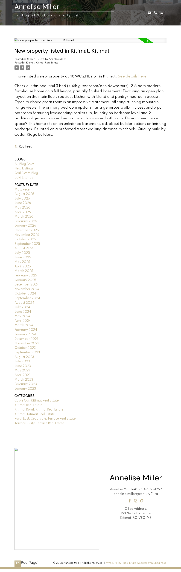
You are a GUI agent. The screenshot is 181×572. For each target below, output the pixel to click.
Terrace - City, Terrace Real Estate (39, 423)
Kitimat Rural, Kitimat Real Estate (38, 409)
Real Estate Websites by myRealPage (145, 563)
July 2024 (22, 307)
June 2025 (22, 257)
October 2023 (25, 347)
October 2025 (25, 239)
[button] (129, 500)
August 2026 (24, 194)
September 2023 (27, 352)
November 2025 (26, 234)
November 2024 (26, 289)
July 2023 (22, 361)
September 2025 (27, 243)
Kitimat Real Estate (28, 405)
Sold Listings (23, 177)
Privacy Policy (113, 563)
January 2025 (25, 280)
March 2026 (23, 216)
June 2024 (22, 311)
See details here (132, 76)
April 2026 (22, 212)
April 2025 (22, 266)
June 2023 (22, 366)
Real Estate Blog (26, 173)
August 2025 (24, 248)
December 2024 (26, 284)
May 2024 (22, 316)
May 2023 (22, 370)
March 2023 (23, 379)
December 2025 (26, 230)
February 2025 (25, 275)
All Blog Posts (24, 164)
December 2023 (26, 338)
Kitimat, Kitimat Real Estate (42, 63)
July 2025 (22, 253)
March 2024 (23, 325)
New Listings (23, 168)
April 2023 (22, 375)
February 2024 (25, 329)
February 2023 (25, 384)
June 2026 (22, 203)
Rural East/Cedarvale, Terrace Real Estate (45, 418)
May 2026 (22, 207)
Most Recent (23, 189)
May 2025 (22, 262)
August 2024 (24, 302)
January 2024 (25, 334)
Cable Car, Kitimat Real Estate (36, 400)
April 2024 (22, 320)
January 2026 (25, 225)
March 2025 (23, 271)
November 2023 (26, 343)
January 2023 (25, 388)
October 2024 (25, 293)
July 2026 (22, 198)
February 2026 (25, 221)
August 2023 (24, 357)
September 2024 (27, 298)
